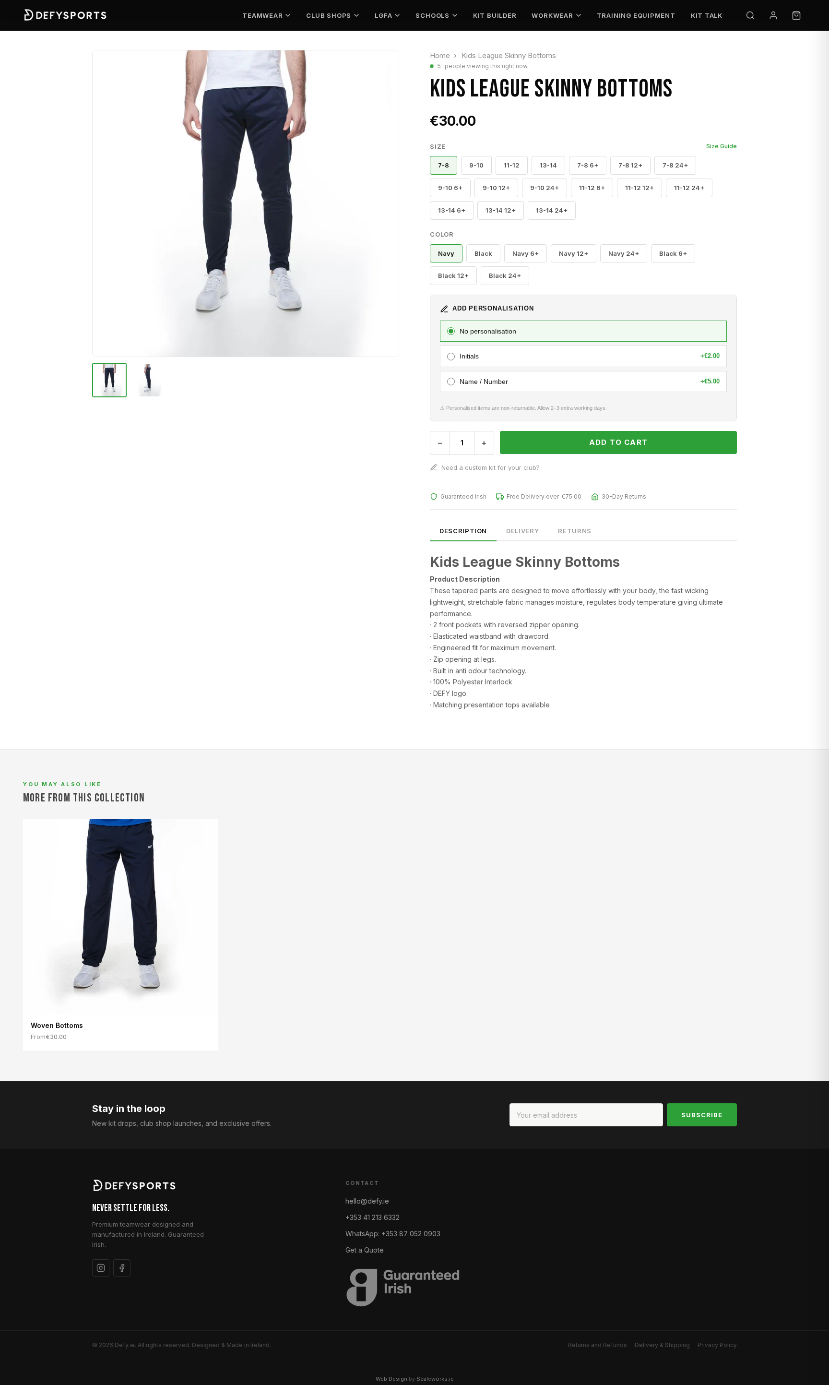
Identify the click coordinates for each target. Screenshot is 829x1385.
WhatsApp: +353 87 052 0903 (392, 1234)
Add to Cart (618, 442)
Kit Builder (495, 15)
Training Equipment (636, 15)
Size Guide (721, 146)
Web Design (391, 1378)
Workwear (552, 15)
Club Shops (328, 15)
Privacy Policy (717, 1345)
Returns (575, 531)
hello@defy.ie (367, 1201)
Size (583, 146)
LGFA (383, 15)
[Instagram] (100, 1268)
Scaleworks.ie (435, 1378)
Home (440, 55)
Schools (432, 15)
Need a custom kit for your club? (490, 467)
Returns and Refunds (597, 1345)
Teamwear (262, 15)
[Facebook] (121, 1268)
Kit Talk (706, 15)
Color (442, 234)
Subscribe (701, 1115)
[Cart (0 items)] (796, 15)
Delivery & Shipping (662, 1345)
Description (463, 531)
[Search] (750, 15)
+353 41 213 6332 (372, 1217)
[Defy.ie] (66, 15)
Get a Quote (364, 1250)
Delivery (522, 531)
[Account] (773, 15)
